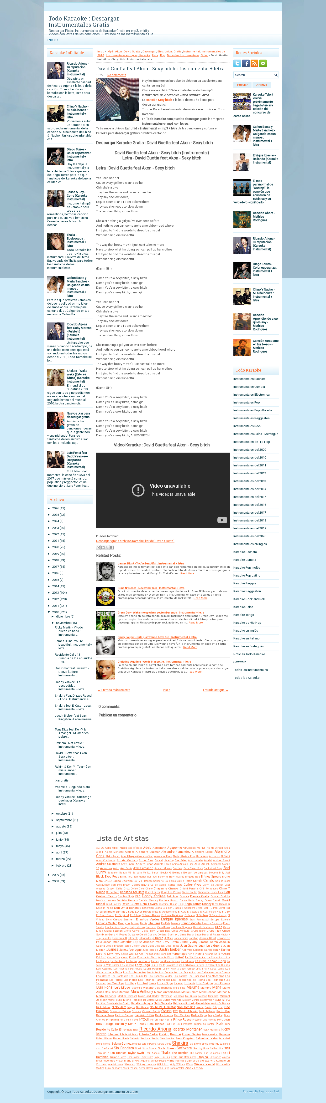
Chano (148, 888)
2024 (55, 521)
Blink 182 (126, 876)
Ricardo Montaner (187, 1029)
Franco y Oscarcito (211, 923)
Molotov (186, 999)
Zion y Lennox (194, 1068)
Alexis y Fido (187, 856)
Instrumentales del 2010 (249, 457)
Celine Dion (137, 888)
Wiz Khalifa (223, 1064)
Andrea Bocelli (221, 860)
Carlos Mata (175, 884)
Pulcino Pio (214, 1019)
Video (204, 55)
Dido (180, 904)
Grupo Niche (198, 930)
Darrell (217, 900)
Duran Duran (218, 907)
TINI (227, 1048)
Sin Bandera (124, 1048)
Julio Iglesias (150, 949)
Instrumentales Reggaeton (251, 418)
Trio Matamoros (188, 1057)
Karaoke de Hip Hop (247, 622)
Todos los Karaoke (246, 677)
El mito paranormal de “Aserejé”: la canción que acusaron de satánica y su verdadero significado (253, 191)
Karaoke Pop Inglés (246, 567)
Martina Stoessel (127, 996)
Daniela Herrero (127, 900)
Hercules (106, 938)
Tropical (203, 1057)
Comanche (204, 892)
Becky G (165, 872)
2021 (55, 540)
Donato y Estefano (141, 907)
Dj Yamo (108, 907)
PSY (175, 1011)
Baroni (155, 872)
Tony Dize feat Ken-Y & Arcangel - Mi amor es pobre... (72, 733)
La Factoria (117, 961)
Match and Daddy (148, 996)
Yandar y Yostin (120, 1068)
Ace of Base (135, 847)
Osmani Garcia (151, 1011)
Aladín (100, 851)
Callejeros (170, 881)
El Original (122, 915)
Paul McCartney (124, 1015)
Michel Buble (115, 999)
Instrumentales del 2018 (249, 520)
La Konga (144, 961)
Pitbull (144, 1019)
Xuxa (108, 1068)
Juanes (112, 949)
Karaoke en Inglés (245, 630)
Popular (242, 85)
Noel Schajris (186, 1007)
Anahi (208, 860)
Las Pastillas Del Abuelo (127, 968)
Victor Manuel (125, 1060)
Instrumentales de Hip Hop (251, 442)
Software (184, 1048)
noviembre (63, 623)
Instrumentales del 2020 (249, 536)
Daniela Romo (168, 900)
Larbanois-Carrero (193, 965)
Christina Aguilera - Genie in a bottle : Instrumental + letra (154, 661)
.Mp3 (110, 51)
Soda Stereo (167, 1048)
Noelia (200, 1007)
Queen (225, 1019)
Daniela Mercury (148, 900)
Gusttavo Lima (177, 934)
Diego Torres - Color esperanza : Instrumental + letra (79, 155)
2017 (55, 566)
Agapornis (174, 847)
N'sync (217, 999)
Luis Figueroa (222, 983)
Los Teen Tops (115, 983)
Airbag (219, 847)
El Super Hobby (218, 915)
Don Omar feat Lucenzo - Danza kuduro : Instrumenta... (72, 671)
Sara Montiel (167, 1038)
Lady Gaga (142, 965)
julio (59, 833)
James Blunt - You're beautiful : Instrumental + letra (73, 644)
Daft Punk (173, 896)
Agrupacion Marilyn (194, 847)
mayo (60, 846)
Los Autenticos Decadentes (162, 972)
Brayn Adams (176, 876)
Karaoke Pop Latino (246, 575)
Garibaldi (151, 927)
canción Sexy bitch (159, 100)
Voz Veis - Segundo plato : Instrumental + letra (73, 788)
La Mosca (187, 961)
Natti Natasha (163, 1003)
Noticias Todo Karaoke (249, 654)
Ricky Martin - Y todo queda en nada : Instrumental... (69, 631)
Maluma (192, 987)
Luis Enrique (204, 983)
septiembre (64, 820)
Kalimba (187, 949)
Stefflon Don (217, 1048)
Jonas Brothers (114, 945)
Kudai (133, 957)
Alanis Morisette (114, 851)
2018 (55, 560)
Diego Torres (192, 904)
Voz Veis (101, 1064)
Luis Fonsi (104, 987)
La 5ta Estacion (195, 957)
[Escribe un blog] (102, 547)
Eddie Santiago (117, 911)
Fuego (124, 927)
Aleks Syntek (112, 856)
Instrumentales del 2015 (249, 497)
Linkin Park (202, 968)
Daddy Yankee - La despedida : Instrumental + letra (69, 685)
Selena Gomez (121, 1043)
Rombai (175, 1034)
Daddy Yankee (154, 896)
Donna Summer (163, 907)
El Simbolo (202, 915)
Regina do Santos (204, 1024)
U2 (211, 1057)
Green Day (163, 930)
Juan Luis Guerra (210, 945)
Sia (191, 1043)
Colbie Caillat (189, 892)
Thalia (165, 1053)
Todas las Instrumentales (183, 55)
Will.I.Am (162, 1064)
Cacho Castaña (122, 881)
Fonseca (175, 923)
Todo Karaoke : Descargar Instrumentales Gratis (84, 21)
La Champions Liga (218, 957)
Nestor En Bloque (220, 1003)
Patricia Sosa (105, 1015)
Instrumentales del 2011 (249, 465)
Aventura (106, 868)
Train (174, 1057)
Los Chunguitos (138, 976)
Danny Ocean (204, 900)
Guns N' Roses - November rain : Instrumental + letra (151, 588)
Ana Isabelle (195, 860)
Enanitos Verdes (147, 919)
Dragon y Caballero (184, 907)
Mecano (202, 996)
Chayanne (160, 888)
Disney (206, 904)
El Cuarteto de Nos (210, 911)
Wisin (189, 1064)
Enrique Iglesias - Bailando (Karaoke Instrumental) (265, 158)
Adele (147, 847)
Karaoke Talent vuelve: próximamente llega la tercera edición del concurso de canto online (253, 105)
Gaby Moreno (137, 927)
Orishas (136, 1011)
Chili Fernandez (208, 888)
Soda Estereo (149, 1048)
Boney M (163, 876)
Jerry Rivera (171, 942)
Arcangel (216, 864)
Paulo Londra (164, 1015)
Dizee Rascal (219, 904)
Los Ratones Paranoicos (154, 979)
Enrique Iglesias (174, 919)
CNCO (108, 881)
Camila (197, 881)
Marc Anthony (142, 992)
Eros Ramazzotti (199, 919)
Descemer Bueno (167, 904)
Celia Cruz (123, 888)
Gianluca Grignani (181, 927)
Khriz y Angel (222, 953)
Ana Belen (181, 860)
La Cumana (103, 961)
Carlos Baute (140, 884)
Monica (195, 999)
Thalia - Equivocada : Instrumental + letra (76, 240)
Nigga (131, 1007)
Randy (142, 1024)
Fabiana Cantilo (106, 923)
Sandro (155, 1038)
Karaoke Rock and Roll (249, 599)
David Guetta (132, 51)
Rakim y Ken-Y (125, 1024)
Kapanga (198, 949)
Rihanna (113, 1034)
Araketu (205, 864)
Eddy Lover (135, 911)
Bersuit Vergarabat (195, 872)
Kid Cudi (101, 957)
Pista (155, 55)
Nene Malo (203, 1003)
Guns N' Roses (117, 934)
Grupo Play (214, 930)
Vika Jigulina (142, 1060)
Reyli (135, 1029)
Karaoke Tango (243, 615)
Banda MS (125, 872)
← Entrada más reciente (114, 690)
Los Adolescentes (134, 972)
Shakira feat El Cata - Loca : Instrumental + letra (73, 707)
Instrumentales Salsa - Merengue (255, 434)
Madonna (136, 987)
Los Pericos (115, 979)
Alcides (129, 851)
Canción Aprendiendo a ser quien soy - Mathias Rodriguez (266, 322)
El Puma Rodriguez (172, 915)
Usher (217, 1057)
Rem (227, 1024)
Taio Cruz (102, 1053)
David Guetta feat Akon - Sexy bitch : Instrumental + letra (160, 68)
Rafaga (109, 1024)
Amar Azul (146, 860)
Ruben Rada (121, 1038)
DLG (138, 896)
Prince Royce (182, 1019)
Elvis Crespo (114, 919)
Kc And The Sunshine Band (150, 953)
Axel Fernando (143, 868)
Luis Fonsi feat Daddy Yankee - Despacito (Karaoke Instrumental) (77, 460)
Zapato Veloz (177, 1068)
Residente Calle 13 (109, 1029)
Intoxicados (145, 938)
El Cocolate (193, 911)
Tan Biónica (118, 1053)
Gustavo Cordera (157, 934)
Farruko (135, 923)
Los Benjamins (187, 972)
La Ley (155, 961)
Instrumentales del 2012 (249, 473)
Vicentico (109, 1060)
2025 (55, 514)
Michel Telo (130, 999)
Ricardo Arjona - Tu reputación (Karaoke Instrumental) (78, 69)
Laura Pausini (152, 968)
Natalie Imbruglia (142, 1003)
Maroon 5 (223, 992)
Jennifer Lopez (131, 942)
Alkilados (214, 856)
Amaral (159, 860)
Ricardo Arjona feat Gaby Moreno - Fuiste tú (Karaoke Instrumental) (79, 331)
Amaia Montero (127, 860)
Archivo (261, 85)
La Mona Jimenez (170, 961)
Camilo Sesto (222, 881)
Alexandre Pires (163, 856)
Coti (227, 892)
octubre (61, 813)
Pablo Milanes (207, 1011)
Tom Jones (133, 1057)
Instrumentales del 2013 (249, 481)
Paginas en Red (269, 1091)
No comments (116, 75)
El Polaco (135, 915)
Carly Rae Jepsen (213, 884)
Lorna (221, 968)
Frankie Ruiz (112, 927)
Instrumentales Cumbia (249, 386)
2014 (55, 586)
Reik (219, 1023)
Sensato (136, 1043)
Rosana (224, 1034)
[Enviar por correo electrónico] (98, 547)
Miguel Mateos (146, 999)
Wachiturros (115, 1064)
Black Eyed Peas (107, 876)
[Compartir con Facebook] (112, 547)
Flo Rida (165, 923)
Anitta (175, 864)
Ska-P (138, 1048)
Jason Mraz (111, 942)
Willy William (177, 1064)
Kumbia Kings (166, 957)
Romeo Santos (191, 1034)
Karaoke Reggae (244, 583)
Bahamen (112, 872)
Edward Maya (150, 911)
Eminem (129, 919)
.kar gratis (61, 780)
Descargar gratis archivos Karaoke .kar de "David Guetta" (135, 541)
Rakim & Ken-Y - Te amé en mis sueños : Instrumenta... (73, 770)
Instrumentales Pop (246, 402)
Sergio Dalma (149, 1043)
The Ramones (212, 1053)
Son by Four (201, 1048)
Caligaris (158, 881)
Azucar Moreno (163, 868)
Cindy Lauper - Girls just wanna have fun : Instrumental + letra (157, 637)
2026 (55, 508)
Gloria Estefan (113, 930)
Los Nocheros (215, 976)
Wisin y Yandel (204, 1064)
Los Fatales (180, 976)
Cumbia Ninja (126, 896)
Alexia (176, 856)
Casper (110, 888)
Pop (162, 55)
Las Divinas (223, 965)
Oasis (208, 1007)
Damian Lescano (106, 900)
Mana (216, 987)
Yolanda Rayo (161, 1068)
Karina (225, 949)
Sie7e (197, 1043)
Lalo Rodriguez (174, 965)
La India (131, 961)
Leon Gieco (187, 968)
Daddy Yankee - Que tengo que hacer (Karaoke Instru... (73, 800)
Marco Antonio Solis (167, 992)
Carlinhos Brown (121, 884)
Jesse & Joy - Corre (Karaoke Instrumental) (77, 195)
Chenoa (173, 888)
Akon (118, 51)
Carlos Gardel (158, 884)
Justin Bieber (170, 949)
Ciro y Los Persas (171, 892)
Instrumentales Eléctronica (251, 394)
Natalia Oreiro (121, 1003)
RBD (99, 1024)
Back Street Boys (193, 868)
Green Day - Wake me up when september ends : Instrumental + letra (161, 612)
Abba (108, 847)
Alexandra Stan (144, 856)
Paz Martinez (182, 1015)
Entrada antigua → (215, 690)
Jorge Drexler (132, 945)
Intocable (133, 938)
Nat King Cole (104, 1003)
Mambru (205, 987)
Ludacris (189, 983)
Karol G (101, 953)
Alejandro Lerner (202, 851)
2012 (55, 599)
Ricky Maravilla (212, 1029)
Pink (122, 1019)
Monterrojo (206, 999)
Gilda (218, 927)
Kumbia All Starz (147, 957)
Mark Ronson (207, 992)
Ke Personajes (177, 953)
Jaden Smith (181, 938)
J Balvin (157, 938)
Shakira (180, 1043)
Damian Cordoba (220, 896)
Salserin (134, 1038)
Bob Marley (139, 876)
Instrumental (191, 51)
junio (59, 839)
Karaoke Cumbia (244, 560)
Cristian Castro (106, 896)
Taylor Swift (136, 1053)
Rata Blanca (155, 1024)
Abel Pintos (119, 847)
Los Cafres (103, 976)
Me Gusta (191, 996)
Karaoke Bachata (245, 552)
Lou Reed (142, 983)
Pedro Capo (199, 1015)
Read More (187, 573)
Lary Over (210, 965)
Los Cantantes (119, 976)
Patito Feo (223, 1011)
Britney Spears (211, 876)
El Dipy (226, 911)
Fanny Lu (124, 923)
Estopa (214, 919)
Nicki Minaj (103, 1007)
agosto (61, 826)
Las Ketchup (104, 968)
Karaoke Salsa (243, 607)
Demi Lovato (149, 904)
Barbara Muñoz (141, 872)
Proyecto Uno (199, 1019)
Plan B (168, 1019)
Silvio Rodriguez (211, 1043)
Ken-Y (191, 953)
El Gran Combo (105, 915)
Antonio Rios (186, 864)
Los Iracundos (197, 976)
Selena (106, 1043)
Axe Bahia (126, 868)
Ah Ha (210, 847)
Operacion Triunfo (120, 1011)
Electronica (165, 51)
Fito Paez (154, 923)
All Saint (225, 856)
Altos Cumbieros (105, 860)
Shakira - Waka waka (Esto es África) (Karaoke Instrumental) (78, 376)
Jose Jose (147, 945)
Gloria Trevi (148, 930)
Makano (148, 987)
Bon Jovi (152, 876)
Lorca (213, 968)
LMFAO (179, 957)
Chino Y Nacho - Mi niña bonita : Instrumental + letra (78, 112)
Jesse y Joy (188, 942)
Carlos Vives (192, 884)
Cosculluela (217, 892)
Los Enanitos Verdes (161, 976)
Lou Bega (130, 983)
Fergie (143, 923)
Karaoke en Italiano (246, 638)
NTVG (226, 999)
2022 (55, 534)
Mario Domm (189, 992)
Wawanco (130, 1064)
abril (59, 852)
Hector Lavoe (194, 934)
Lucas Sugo (165, 983)
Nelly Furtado (187, 1003)
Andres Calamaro (108, 864)
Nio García (142, 1007)
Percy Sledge (215, 1015)
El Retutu (189, 915)
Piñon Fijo (156, 1019)
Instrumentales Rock (247, 426)
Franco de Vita (191, 923)
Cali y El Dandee (143, 881)
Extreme (225, 919)
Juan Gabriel (189, 945)
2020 (55, 547)
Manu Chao (111, 992)
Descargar (149, 51)
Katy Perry (113, 953)
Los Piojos (130, 979)
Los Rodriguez (215, 979)
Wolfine (100, 1068)
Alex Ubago (128, 856)
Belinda (177, 872)
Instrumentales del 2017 (249, 512)
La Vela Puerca (111, 965)
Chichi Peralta (189, 888)
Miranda (176, 999)
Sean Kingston (185, 1038)
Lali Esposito (158, 965)
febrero (61, 865)
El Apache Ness (168, 911)
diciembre (63, 616)
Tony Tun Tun (162, 1057)
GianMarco (163, 927)
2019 (55, 554)
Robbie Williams (129, 1034)
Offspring (218, 1007)
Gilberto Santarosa (203, 927)
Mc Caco (179, 996)
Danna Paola (187, 900)
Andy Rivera (128, 864)
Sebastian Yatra (207, 1038)
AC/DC (100, 847)
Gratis (177, 51)
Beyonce (213, 872)
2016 (55, 573)
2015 (55, 580)
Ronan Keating (210, 1034)
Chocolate (112, 892)
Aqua (197, 864)
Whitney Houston (146, 1064)
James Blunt (207, 938)
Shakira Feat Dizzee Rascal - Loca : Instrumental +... (73, 697)
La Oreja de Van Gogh (210, 961)
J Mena (168, 938)
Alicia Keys (201, 856)
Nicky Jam (119, 1007)
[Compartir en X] (107, 547)
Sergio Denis (164, 1043)
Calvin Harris (184, 881)
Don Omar (121, 907)
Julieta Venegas (130, 949)
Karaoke (144, 55)
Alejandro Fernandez (175, 851)
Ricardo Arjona (155, 1029)
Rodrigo (164, 1034)
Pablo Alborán (188, 1011)
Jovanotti (160, 945)
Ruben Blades (104, 1038)
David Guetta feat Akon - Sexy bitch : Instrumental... (72, 756)
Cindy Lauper (152, 892)
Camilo (208, 880)
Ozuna (166, 1011)
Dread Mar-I (203, 907)
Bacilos (177, 868)
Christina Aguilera (132, 892)
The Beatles (180, 1053)
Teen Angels (152, 1053)
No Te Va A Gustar (163, 1007)
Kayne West (127, 953)
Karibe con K (212, 949)
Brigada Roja (192, 876)
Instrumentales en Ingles (121, 55)
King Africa (113, 957)
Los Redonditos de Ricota (188, 979)
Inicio (52, 40)
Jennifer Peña (152, 942)
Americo (169, 860)
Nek (175, 1003)
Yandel (134, 1068)
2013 (55, 592)
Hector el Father (211, 934)
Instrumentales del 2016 (249, 504)
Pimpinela (112, 1019)
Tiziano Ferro (118, 1057)
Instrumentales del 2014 (249, 489)
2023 (55, 528)
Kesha (199, 953)
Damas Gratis (199, 896)
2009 (55, 875)
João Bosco (172, 945)
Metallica (213, 996)
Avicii (116, 868)
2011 (55, 606)
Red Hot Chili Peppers (179, 1024)
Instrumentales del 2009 (249, 449)
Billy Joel (224, 872)
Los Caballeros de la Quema (213, 972)
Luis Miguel (123, 987)
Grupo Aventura (180, 930)
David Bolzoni (113, 904)
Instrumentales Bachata (249, 379)
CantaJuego (103, 884)
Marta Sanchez (106, 996)
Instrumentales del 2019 (249, 528)
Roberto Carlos (148, 1034)
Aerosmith (159, 847)
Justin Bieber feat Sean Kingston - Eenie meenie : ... (73, 719)
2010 (55, 612)
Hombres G (119, 938)
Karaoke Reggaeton (247, 591)
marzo (60, 859)
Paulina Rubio (144, 1015)
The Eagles (196, 1053)
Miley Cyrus (162, 999)
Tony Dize (146, 1057)
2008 (55, 881)
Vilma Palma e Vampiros (183, 1060)
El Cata (182, 911)
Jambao (193, 938)
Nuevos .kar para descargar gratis (78, 415)
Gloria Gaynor (132, 930)
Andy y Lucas (144, 864)
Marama (124, 992)
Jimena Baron (208, 942)
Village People (158, 1060)
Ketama (209, 953)
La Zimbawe (127, 965)
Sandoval (146, 1038)
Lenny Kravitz (171, 968)
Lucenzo (178, 983)
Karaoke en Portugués (248, 646)
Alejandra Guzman (148, 851)
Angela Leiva (162, 864)
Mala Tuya (179, 987)
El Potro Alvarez (151, 915)
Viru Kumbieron (220, 1060)
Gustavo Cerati (137, 934)
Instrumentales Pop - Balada (252, 410)
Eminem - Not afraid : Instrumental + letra (69, 744)
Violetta (205, 1060)
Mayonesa (166, 996)
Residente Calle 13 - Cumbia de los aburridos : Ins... (73, 658)
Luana (152, 983)
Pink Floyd (132, 1019)
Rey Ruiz (127, 1029)
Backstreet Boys (213, 868)
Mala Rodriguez (163, 987)
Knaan (124, 957)
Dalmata (184, 896)
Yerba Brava (146, 1068)
